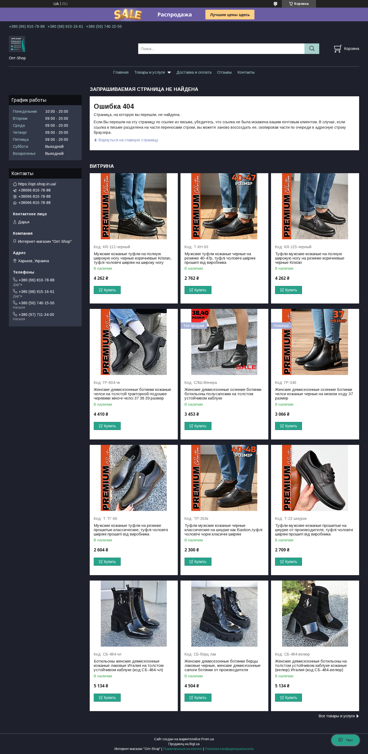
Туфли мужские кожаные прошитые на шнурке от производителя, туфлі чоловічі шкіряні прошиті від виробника (314, 529)
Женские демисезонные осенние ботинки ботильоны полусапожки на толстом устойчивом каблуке (223, 393)
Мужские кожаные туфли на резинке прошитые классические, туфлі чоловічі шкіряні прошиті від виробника (131, 529)
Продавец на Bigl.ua (184, 744)
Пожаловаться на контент (182, 749)
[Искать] (311, 48)
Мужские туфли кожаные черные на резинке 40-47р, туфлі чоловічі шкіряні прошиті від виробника (220, 258)
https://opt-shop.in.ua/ (37, 184)
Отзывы (224, 72)
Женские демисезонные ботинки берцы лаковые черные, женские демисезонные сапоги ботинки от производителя (223, 665)
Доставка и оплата (193, 72)
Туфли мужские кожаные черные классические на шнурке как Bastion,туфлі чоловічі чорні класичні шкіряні (223, 529)
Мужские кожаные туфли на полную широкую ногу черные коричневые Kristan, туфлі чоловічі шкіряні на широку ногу (132, 258)
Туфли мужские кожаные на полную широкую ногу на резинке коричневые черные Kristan (309, 258)
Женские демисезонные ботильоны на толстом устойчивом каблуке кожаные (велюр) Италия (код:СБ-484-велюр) (311, 665)
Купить (110, 290)
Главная (121, 72)
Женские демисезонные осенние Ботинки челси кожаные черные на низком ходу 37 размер (314, 393)
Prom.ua (207, 739)
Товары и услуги (149, 72)
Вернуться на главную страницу (128, 140)
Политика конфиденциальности (229, 749)
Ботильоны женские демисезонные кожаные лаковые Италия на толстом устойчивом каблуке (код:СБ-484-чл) (129, 665)
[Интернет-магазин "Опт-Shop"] (70, 44)
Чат (349, 740)
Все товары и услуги (337, 716)
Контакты (246, 72)
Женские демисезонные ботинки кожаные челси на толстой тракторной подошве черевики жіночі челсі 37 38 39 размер (132, 393)
